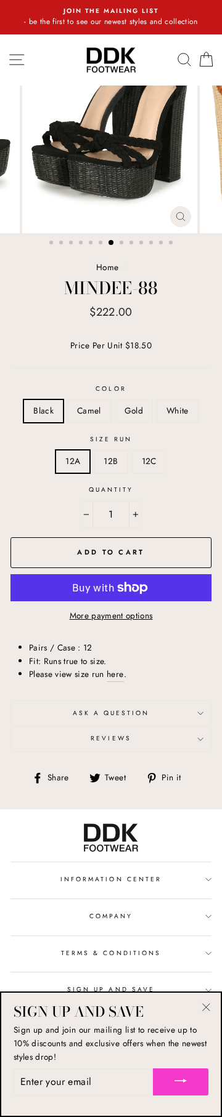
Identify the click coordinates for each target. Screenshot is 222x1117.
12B (111, 461)
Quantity (111, 489)
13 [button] (172, 244)
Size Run (111, 439)
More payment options (111, 615)
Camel (89, 410)
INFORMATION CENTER (111, 879)
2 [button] (62, 244)
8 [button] (123, 244)
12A (72, 461)
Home (107, 267)
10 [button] (142, 244)
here (115, 674)
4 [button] (82, 244)
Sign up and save (111, 989)
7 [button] (112, 243)
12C (149, 461)
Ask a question (111, 713)
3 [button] (72, 244)
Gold (134, 410)
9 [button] (133, 244)
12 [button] (162, 244)
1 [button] (52, 244)
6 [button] (102, 244)
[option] (111, 17)
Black (43, 410)
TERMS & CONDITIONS (111, 953)
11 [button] (152, 244)
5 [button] (92, 244)
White (177, 410)
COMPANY (111, 916)
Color (111, 388)
